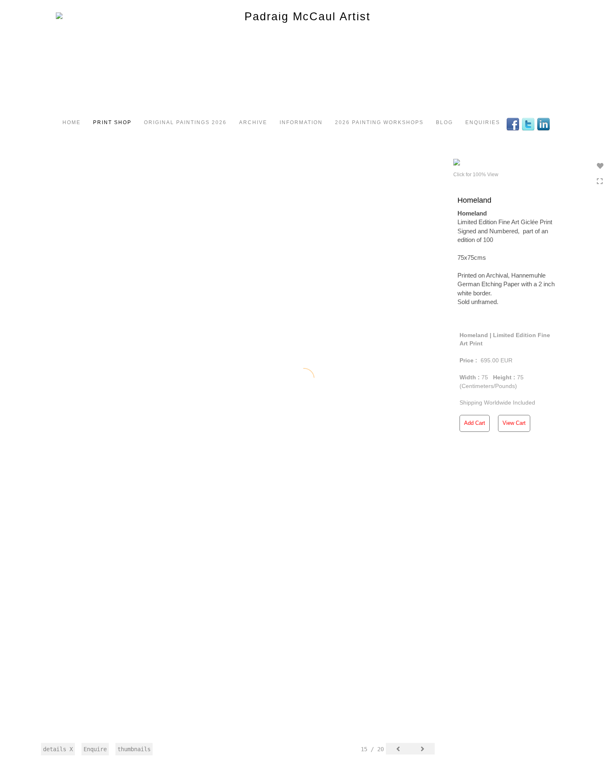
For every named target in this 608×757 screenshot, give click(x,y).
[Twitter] (529, 124)
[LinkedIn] (544, 124)
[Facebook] (514, 124)
